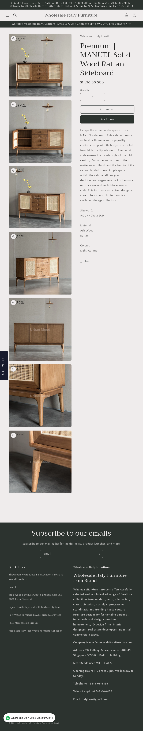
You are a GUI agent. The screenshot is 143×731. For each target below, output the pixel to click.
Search (13, 587)
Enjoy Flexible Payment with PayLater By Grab (34, 607)
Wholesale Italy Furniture (29, 723)
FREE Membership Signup (23, 623)
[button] (7, 15)
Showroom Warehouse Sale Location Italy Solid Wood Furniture (36, 577)
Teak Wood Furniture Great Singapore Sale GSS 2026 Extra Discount (35, 597)
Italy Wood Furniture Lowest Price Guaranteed (35, 615)
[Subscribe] (99, 554)
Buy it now (107, 119)
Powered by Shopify (51, 723)
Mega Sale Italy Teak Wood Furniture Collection (36, 630)
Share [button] (87, 261)
